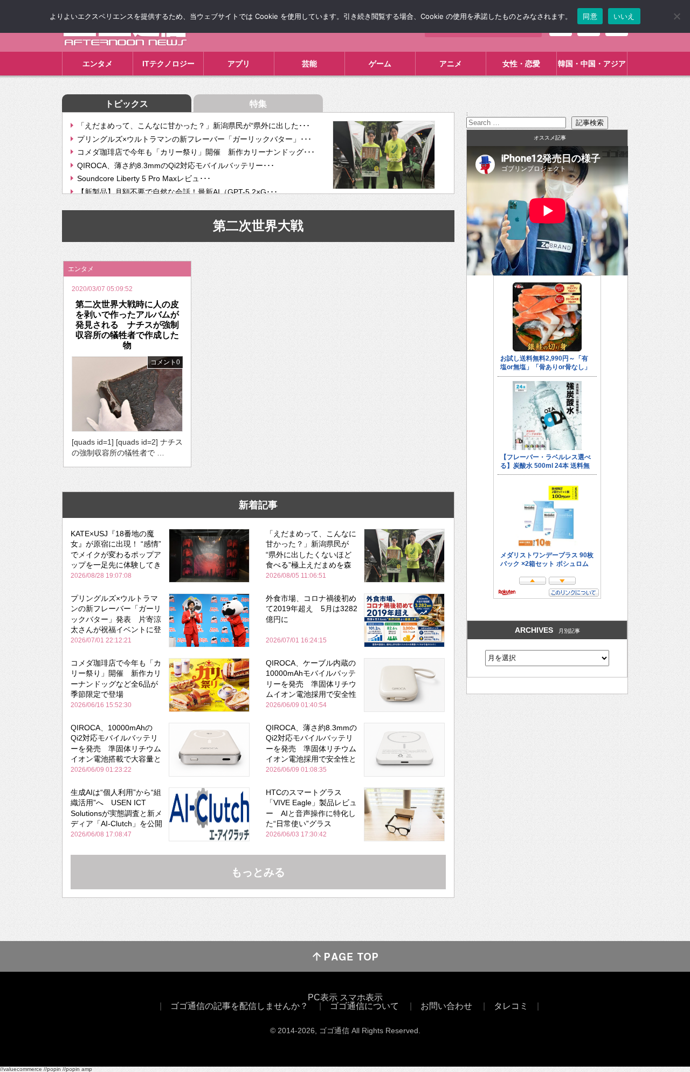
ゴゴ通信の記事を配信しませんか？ (239, 1006)
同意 (590, 16)
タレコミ (511, 1006)
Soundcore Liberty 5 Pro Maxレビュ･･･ (144, 178)
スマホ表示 (361, 997)
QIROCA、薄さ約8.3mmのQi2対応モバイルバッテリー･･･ (175, 165)
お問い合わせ (446, 1006)
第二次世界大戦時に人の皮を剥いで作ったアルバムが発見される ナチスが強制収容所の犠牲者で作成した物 (127, 325)
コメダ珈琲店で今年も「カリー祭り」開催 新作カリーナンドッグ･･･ (196, 152)
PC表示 (322, 997)
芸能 (309, 63)
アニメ (450, 63)
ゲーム (380, 63)
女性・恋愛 (521, 63)
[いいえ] (676, 16)
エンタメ (97, 63)
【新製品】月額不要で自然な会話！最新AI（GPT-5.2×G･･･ (177, 192)
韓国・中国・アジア (592, 63)
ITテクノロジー (168, 63)
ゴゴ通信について (364, 1006)
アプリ (238, 63)
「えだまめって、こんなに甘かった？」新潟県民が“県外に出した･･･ (193, 125)
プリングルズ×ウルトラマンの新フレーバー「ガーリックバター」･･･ (194, 139)
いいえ (624, 16)
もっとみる (258, 872)
